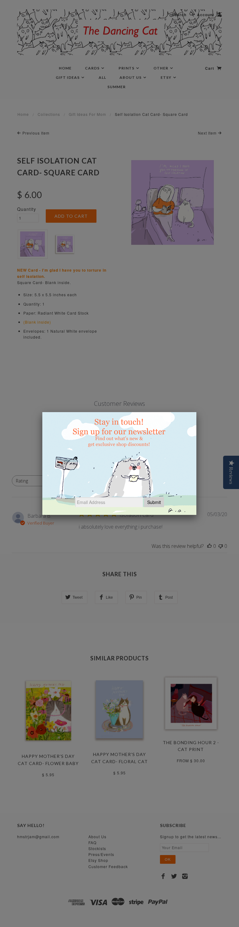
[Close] (196, 412)
